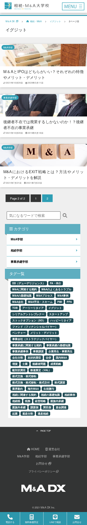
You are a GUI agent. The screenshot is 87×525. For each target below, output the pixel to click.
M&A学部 (8, 47)
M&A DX (45, 507)
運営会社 (54, 449)
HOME (35, 449)
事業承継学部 (10, 97)
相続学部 (16, 250)
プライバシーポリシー (42, 471)
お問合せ (42, 463)
